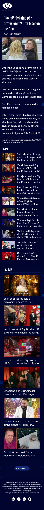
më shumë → (22, 468)
